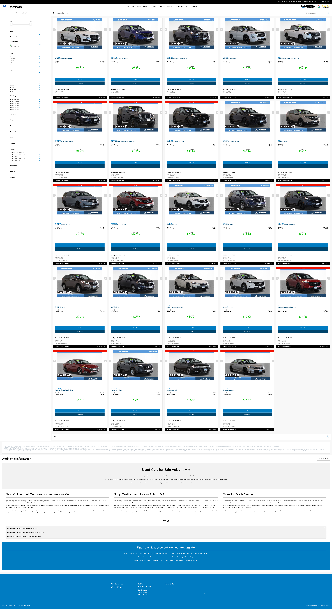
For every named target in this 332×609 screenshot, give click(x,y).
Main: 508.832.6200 (283, 1)
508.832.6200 (101, 97)
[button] (105, 29)
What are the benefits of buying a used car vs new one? (24, 536)
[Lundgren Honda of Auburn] (16, 7)
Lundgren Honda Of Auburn (62, 97)
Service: (319, 1)
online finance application (252, 511)
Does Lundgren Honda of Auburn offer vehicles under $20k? (25, 532)
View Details (80, 83)
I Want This (79, 79)
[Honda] (4, 7)
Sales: (298, 1)
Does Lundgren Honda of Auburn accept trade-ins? (23, 528)
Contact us (137, 560)
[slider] (11, 24)
